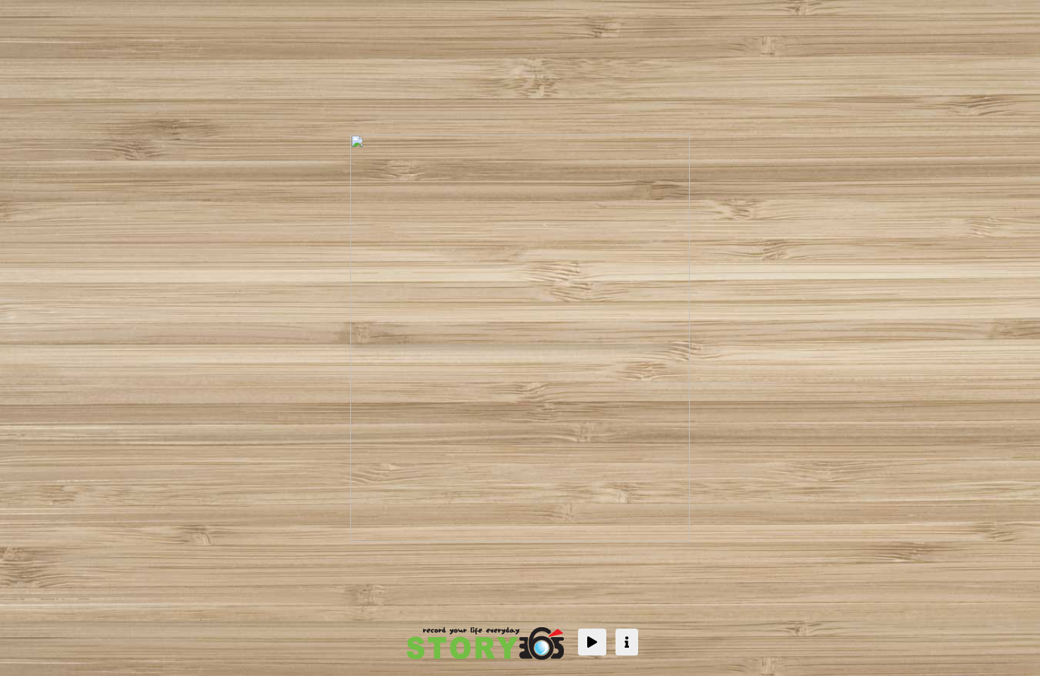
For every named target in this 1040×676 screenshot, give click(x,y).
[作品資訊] (627, 642)
